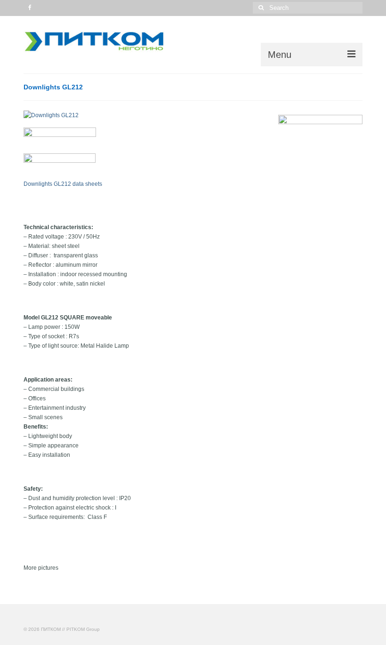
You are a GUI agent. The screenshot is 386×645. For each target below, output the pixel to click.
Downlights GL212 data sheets (63, 184)
